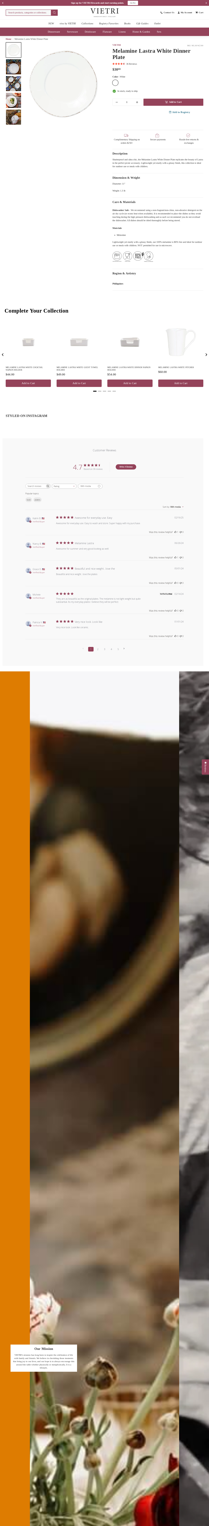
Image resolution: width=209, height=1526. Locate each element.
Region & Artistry (124, 273)
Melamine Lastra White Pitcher (176, 367)
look (29, 499)
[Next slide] (206, 355)
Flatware (107, 31)
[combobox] (32, 13)
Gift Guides (142, 23)
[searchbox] (35, 486)
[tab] (95, 391)
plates (37, 499)
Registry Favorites (109, 23)
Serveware (72, 31)
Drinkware (90, 31)
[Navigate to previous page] (84, 648)
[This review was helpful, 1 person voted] (175, 532)
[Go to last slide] (3, 355)
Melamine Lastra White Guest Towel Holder (77, 368)
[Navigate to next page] (125, 648)
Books (127, 23)
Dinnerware (54, 31)
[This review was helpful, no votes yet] (175, 583)
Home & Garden (141, 31)
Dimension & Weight (126, 177)
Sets (159, 31)
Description (120, 153)
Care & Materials (123, 202)
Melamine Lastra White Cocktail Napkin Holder (24, 368)
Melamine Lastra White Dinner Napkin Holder (128, 368)
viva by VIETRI (68, 23)
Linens (122, 31)
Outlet (157, 23)
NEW (51, 23)
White (115, 83)
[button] (13, 50)
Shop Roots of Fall (128, 3)
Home (9, 39)
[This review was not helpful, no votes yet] (181, 532)
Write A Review (126, 466)
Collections (87, 23)
